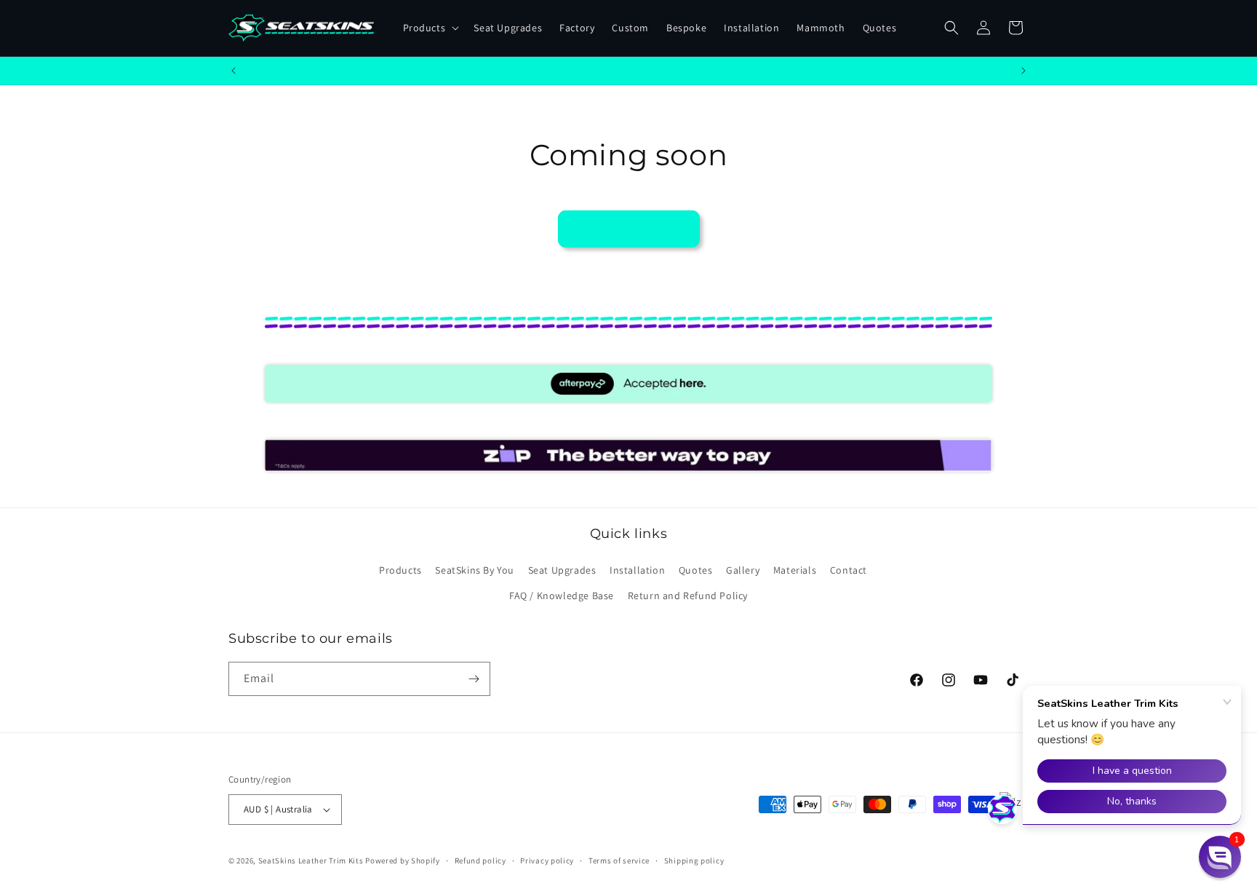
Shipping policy (694, 860)
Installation (637, 570)
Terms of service (619, 860)
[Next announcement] (1023, 70)
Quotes (696, 570)
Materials (794, 570)
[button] (430, 27)
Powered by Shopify (402, 860)
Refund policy (480, 860)
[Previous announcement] (234, 70)
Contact (848, 570)
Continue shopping (629, 228)
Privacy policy (547, 860)
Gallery (742, 570)
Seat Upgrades (562, 570)
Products (400, 570)
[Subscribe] (474, 679)
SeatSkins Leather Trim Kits (311, 860)
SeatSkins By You (474, 570)
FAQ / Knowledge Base (561, 595)
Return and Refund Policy (688, 595)
